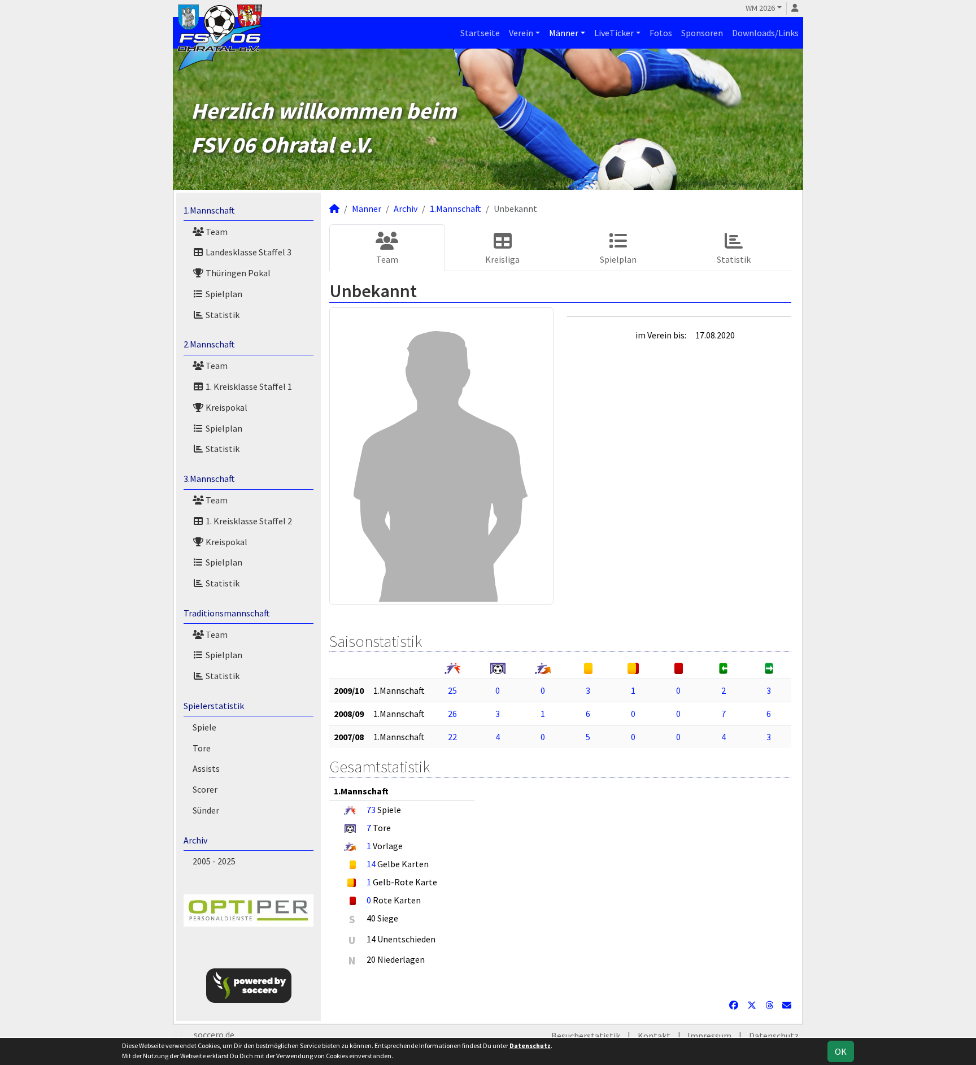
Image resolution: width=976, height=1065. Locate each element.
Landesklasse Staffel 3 (247, 252)
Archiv (195, 840)
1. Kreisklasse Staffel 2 (248, 521)
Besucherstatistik (585, 1035)
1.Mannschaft (209, 210)
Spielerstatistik (214, 705)
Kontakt (654, 1035)
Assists (206, 768)
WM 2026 (760, 8)
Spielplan (223, 293)
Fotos (661, 32)
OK (841, 1051)
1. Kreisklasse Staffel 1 (248, 386)
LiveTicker (614, 32)
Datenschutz (774, 1035)
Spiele (204, 727)
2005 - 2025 (214, 861)
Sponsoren (702, 32)
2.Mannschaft (209, 344)
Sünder (206, 810)
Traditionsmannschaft (227, 613)
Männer (563, 32)
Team (216, 231)
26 (452, 713)
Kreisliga (502, 259)
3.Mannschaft (209, 478)
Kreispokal (225, 407)
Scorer (205, 789)
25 (452, 690)
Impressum (709, 1035)
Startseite (480, 32)
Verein (521, 32)
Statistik (221, 314)
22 (452, 736)
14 (371, 864)
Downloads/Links (765, 32)
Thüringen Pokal (237, 273)
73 (371, 809)
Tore (202, 748)
